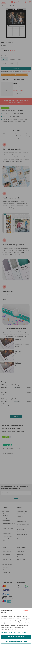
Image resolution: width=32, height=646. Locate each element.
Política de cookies (6, 632)
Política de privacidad (19, 632)
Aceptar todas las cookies (16, 636)
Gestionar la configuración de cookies (16, 641)
